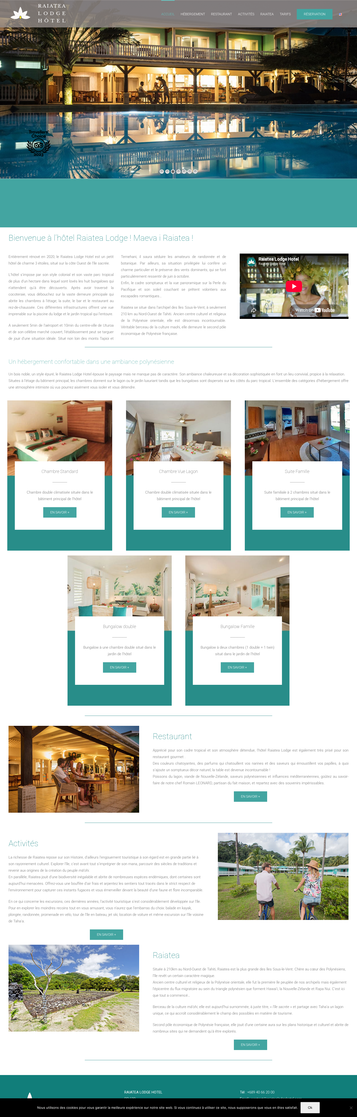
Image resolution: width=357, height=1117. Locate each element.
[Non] (350, 1107)
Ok (310, 1107)
